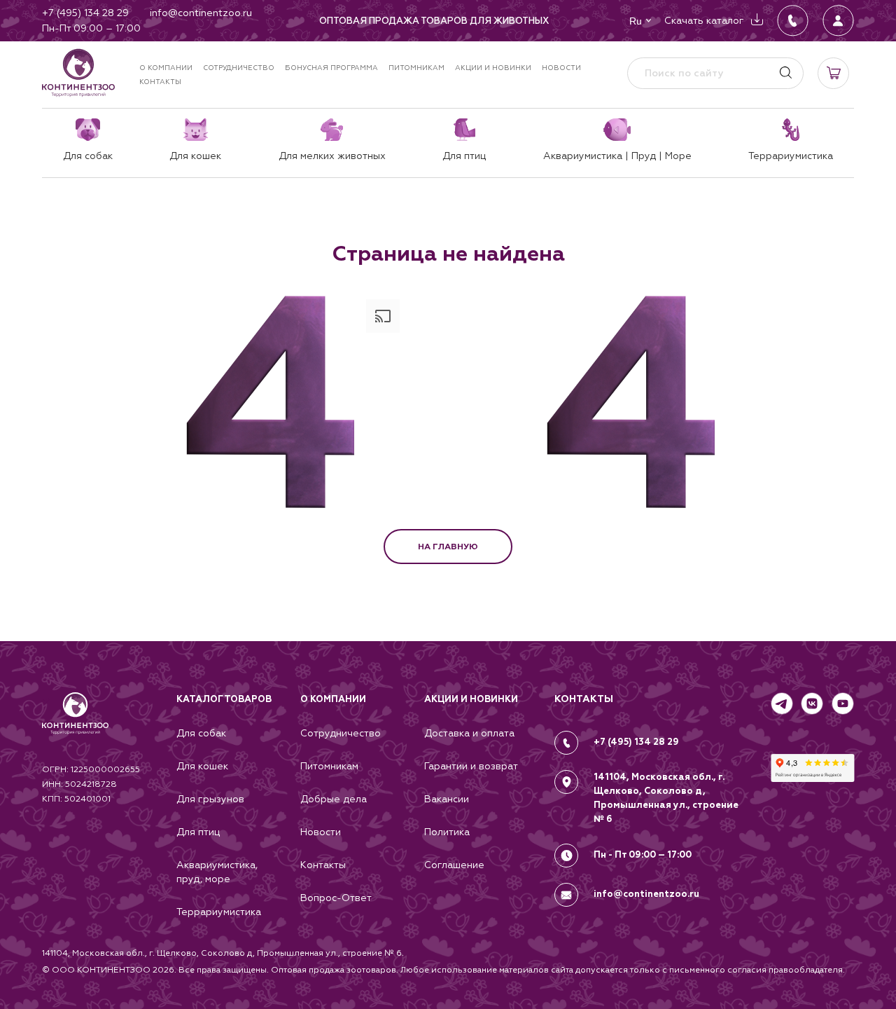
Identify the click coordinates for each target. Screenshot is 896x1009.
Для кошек (202, 765)
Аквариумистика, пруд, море (217, 871)
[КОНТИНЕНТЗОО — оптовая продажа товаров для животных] (75, 727)
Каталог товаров (224, 699)
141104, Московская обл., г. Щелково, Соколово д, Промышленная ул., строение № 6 (666, 798)
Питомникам (416, 67)
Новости (561, 67)
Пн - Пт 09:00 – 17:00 (643, 854)
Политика (447, 831)
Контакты (160, 81)
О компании (165, 67)
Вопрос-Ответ (336, 897)
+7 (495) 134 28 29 (636, 742)
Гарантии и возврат (471, 765)
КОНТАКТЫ (583, 699)
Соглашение (454, 864)
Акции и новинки (493, 67)
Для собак (201, 733)
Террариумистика (218, 911)
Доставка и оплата (469, 733)
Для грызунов (210, 798)
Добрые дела (333, 798)
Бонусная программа (331, 67)
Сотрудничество (238, 67)
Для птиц (198, 831)
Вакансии (446, 798)
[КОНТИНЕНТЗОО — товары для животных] (78, 72)
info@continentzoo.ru (646, 894)
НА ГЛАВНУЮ (448, 546)
